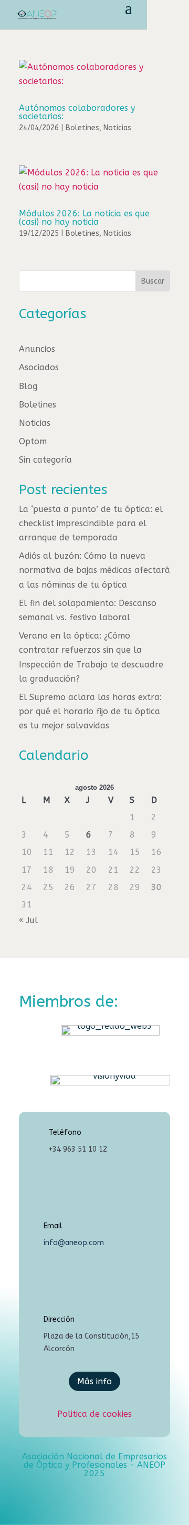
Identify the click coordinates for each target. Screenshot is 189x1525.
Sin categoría (45, 460)
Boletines (82, 127)
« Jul (28, 920)
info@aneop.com (74, 1242)
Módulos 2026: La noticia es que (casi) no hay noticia (84, 217)
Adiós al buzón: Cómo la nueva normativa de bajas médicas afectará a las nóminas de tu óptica (94, 570)
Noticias (117, 127)
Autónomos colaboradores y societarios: (77, 112)
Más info (94, 1381)
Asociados (39, 367)
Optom (33, 441)
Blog (28, 386)
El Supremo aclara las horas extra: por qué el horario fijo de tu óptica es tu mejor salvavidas (90, 711)
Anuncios (37, 349)
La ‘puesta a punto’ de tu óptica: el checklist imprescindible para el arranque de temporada (91, 523)
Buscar (152, 281)
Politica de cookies (94, 1414)
